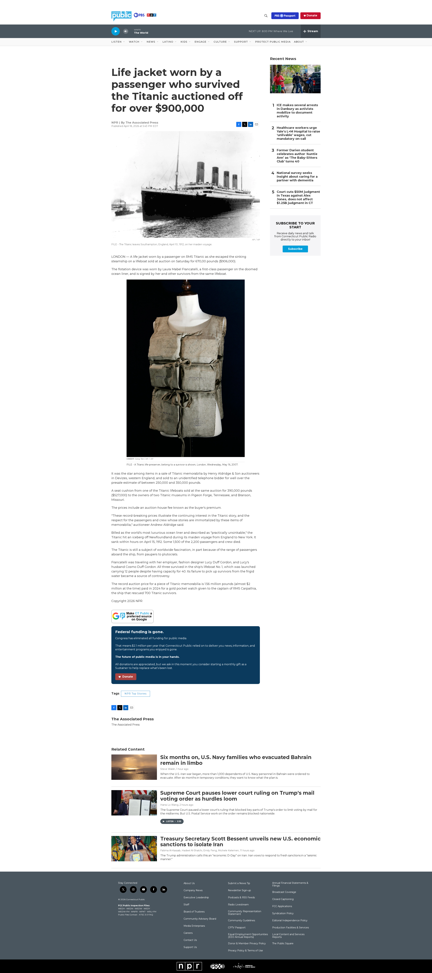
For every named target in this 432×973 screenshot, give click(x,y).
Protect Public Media (273, 41)
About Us (189, 883)
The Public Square (282, 943)
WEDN (129, 908)
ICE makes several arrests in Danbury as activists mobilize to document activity (297, 110)
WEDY (147, 908)
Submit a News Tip (239, 883)
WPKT (142, 911)
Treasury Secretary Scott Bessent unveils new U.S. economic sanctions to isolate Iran (240, 842)
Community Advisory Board (200, 919)
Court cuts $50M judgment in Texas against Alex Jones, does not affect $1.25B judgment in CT (298, 197)
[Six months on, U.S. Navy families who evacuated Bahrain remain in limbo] (134, 767)
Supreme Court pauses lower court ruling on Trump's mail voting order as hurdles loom (237, 796)
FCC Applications (282, 906)
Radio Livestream (238, 904)
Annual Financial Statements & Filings (290, 884)
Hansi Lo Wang (169, 804)
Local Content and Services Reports (288, 936)
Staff (186, 904)
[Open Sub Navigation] (124, 42)
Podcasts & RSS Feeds (241, 897)
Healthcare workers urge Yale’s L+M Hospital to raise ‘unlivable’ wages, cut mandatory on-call (298, 133)
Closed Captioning (283, 899)
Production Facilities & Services (290, 927)
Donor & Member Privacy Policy (247, 943)
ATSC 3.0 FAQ (146, 914)
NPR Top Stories (135, 693)
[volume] (126, 31)
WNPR (134, 911)
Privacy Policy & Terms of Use (245, 950)
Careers (188, 933)
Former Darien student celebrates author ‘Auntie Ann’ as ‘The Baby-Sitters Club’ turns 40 (297, 156)
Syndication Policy (283, 913)
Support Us (190, 947)
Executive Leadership (196, 897)
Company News (193, 890)
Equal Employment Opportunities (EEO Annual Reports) (248, 936)
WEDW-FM (123, 911)
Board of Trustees (194, 911)
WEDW (138, 908)
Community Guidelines (241, 920)
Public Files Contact (127, 914)
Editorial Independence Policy (289, 920)
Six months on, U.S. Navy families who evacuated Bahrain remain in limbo (236, 760)
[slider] (131, 31)
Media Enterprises (194, 926)
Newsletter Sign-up (239, 890)
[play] (115, 31)
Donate (312, 15)
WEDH (121, 908)
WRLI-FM (151, 911)
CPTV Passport (237, 927)
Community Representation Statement (244, 913)
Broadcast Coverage (284, 892)
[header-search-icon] (266, 15)
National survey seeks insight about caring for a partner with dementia (297, 176)
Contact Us (190, 940)
